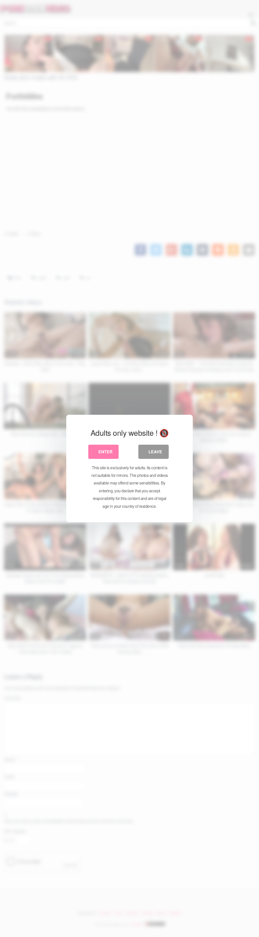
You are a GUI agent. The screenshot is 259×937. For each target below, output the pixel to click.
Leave (155, 452)
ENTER (105, 452)
